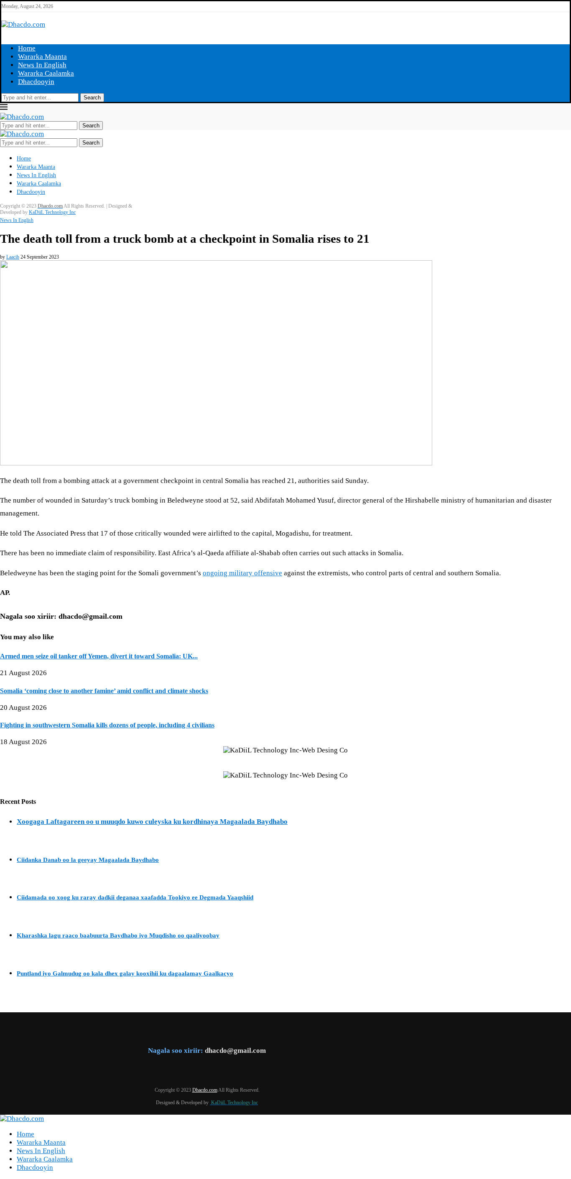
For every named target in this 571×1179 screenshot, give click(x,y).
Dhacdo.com (204, 1090)
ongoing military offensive (242, 573)
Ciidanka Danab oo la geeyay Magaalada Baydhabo (88, 859)
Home (27, 48)
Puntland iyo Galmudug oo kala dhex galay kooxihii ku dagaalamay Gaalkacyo (125, 973)
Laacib (12, 257)
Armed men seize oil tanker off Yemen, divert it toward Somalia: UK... (99, 656)
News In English (42, 65)
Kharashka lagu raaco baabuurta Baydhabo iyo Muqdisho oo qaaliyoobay (118, 935)
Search (92, 97)
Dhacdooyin (36, 82)
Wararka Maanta (42, 57)
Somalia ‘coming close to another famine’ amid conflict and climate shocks (104, 690)
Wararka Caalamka (46, 73)
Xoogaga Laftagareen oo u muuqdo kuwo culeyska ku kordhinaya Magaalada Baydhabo (152, 822)
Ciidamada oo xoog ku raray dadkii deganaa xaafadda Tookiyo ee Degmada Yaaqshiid (135, 897)
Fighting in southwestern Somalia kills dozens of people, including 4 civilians (107, 725)
